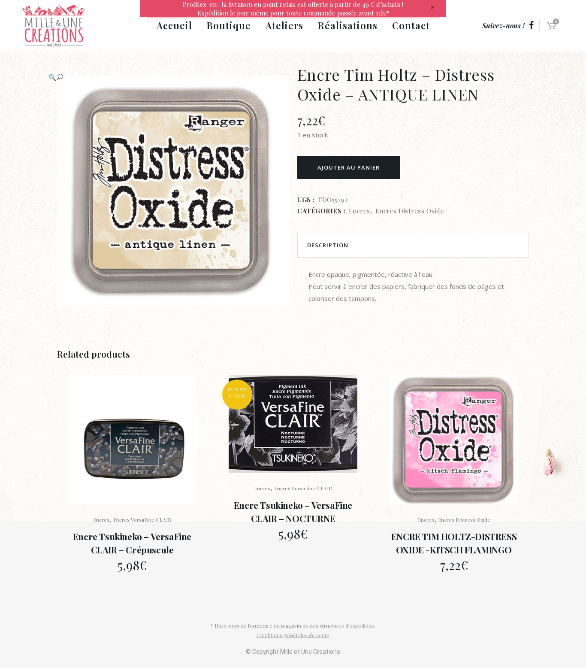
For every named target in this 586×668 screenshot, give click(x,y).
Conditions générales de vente (293, 635)
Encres (359, 210)
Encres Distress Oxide (409, 210)
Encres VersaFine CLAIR (142, 519)
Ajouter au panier (348, 167)
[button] (164, 77)
